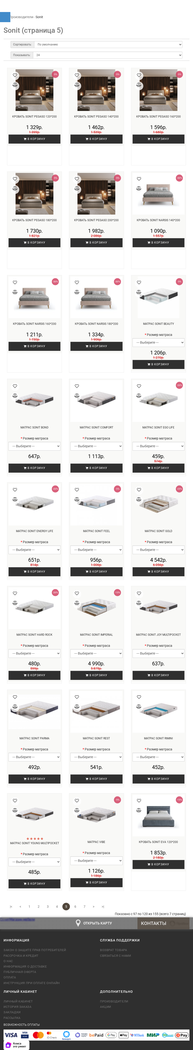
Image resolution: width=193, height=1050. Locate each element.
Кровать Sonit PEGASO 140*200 (96, 116)
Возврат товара (113, 950)
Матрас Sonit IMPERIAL (96, 634)
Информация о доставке (25, 966)
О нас (8, 961)
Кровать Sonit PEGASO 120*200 (34, 116)
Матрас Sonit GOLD (158, 531)
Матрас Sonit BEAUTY (158, 324)
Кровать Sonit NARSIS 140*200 (158, 220)
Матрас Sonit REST (96, 738)
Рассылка (12, 1018)
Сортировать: (22, 44)
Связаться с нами (115, 955)
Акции (105, 1007)
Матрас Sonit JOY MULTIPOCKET (158, 634)
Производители (114, 1001)
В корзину (36, 139)
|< (11, 906)
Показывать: (22, 55)
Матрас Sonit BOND (34, 427)
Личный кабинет (18, 1001)
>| (103, 906)
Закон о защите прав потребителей (35, 950)
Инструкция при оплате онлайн (32, 983)
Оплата (10, 977)
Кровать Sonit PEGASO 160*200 (158, 116)
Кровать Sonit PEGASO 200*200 (96, 220)
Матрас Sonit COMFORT (96, 427)
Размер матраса (159, 335)
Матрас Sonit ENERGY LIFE (34, 531)
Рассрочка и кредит (21, 955)
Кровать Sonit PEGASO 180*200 (34, 220)
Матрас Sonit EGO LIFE (158, 427)
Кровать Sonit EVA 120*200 (158, 842)
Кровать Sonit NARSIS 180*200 (96, 324)
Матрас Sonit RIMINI (158, 738)
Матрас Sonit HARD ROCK (34, 634)
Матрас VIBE (96, 842)
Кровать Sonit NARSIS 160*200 (34, 324)
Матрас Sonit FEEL (96, 531)
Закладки (12, 1012)
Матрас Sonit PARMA (34, 738)
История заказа (17, 1007)
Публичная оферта (20, 972)
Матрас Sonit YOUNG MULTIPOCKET (34, 843)
